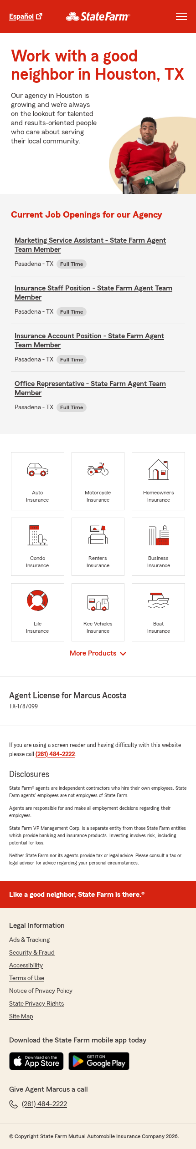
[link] (98, 16)
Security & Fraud (32, 953)
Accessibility (26, 965)
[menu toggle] (181, 16)
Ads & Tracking (29, 940)
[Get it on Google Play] (98, 1061)
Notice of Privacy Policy (40, 991)
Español (21, 16)
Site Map (21, 1016)
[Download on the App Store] (36, 1061)
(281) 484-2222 (55, 754)
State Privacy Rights (36, 1004)
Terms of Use (26, 978)
